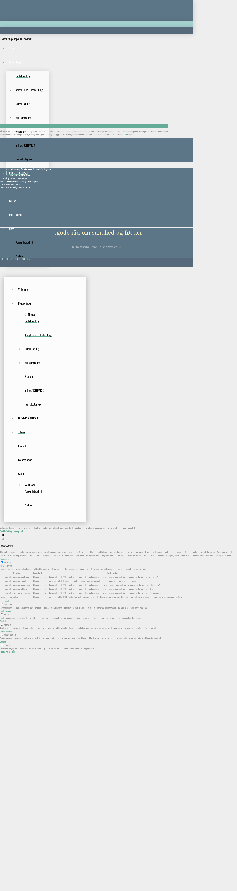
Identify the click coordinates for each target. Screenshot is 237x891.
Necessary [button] (4, 558)
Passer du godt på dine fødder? (16, 38)
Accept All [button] (18, 531)
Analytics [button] (4, 621)
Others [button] (3, 641)
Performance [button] (5, 611)
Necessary (8, 562)
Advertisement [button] (6, 631)
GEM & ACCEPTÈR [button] (7, 651)
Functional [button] (4, 601)
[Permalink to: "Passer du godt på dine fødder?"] (84, 126)
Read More (129, 134)
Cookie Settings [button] (6, 531)
